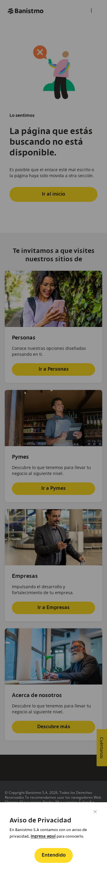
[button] (53, 855)
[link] (43, 836)
